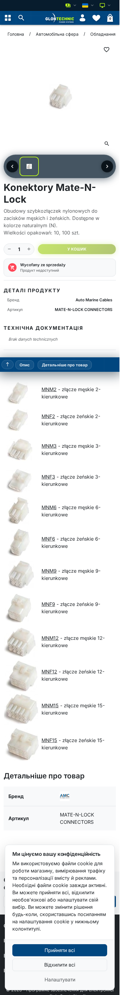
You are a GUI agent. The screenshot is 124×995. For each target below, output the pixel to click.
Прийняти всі (60, 950)
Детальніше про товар (65, 364)
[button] (21, 18)
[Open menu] (7, 17)
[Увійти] (82, 18)
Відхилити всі (59, 965)
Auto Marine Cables (94, 299)
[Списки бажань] (96, 18)
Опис (25, 364)
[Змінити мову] (88, 5)
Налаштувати (60, 980)
